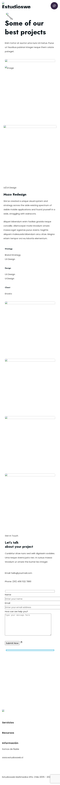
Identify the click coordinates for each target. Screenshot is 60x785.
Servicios (9, 768)
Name (8, 594)
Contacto (37, 768)
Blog (47, 768)
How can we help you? (16, 611)
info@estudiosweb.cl (12, 753)
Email (7, 603)
